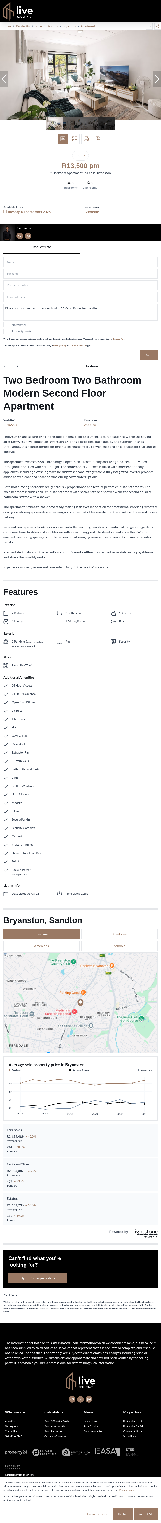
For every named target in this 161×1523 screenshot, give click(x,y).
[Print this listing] (86, 139)
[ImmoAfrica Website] (76, 1452)
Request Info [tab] (42, 247)
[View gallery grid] (75, 139)
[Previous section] (5, 366)
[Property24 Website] (16, 1452)
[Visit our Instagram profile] (89, 1399)
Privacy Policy (119, 339)
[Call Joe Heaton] (19, 236)
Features (92, 366)
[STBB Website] (132, 1452)
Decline (123, 1514)
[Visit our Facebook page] (72, 1399)
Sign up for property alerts (38, 1278)
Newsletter (19, 324)
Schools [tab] (119, 946)
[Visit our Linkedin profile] (80, 1399)
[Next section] (16, 366)
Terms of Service (78, 345)
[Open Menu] (154, 11)
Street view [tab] (120, 934)
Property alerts (21, 331)
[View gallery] (63, 139)
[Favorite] (149, 26)
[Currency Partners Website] (12, 1467)
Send (149, 355)
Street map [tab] (41, 934)
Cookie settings (97, 1514)
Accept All (146, 1514)
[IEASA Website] (108, 1452)
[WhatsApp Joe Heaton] (28, 236)
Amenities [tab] (41, 946)
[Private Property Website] (44, 1452)
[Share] (157, 26)
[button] (4, 79)
